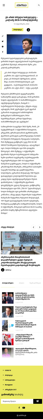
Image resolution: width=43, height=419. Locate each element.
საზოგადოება (10, 380)
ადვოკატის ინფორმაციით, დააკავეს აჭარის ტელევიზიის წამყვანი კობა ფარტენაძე (26, 351)
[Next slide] (39, 227)
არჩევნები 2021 (10, 389)
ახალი (21, 283)
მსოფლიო (8, 385)
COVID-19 (8, 370)
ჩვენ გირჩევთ (35, 283)
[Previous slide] (33, 227)
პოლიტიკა (17, 30)
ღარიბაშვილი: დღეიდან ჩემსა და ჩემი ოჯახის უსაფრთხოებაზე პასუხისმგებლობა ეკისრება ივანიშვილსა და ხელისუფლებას (25, 296)
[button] (39, 5)
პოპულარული (7, 283)
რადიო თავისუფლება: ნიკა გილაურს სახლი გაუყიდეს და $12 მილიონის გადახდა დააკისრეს (26, 310)
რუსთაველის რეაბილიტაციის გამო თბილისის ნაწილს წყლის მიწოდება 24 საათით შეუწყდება (25, 324)
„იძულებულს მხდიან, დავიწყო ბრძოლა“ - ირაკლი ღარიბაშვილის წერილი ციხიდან (24, 338)
